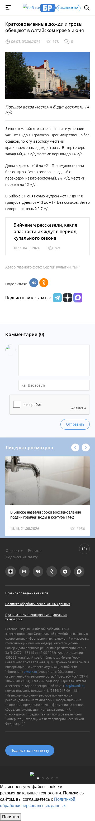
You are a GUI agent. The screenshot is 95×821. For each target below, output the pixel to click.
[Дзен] (67, 297)
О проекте (14, 550)
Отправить (75, 424)
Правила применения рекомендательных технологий (36, 617)
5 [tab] (57, 778)
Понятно (10, 817)
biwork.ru (30, 671)
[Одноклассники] (43, 282)
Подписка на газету (22, 557)
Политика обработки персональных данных (37, 604)
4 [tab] (52, 778)
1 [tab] (38, 778)
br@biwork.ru (74, 686)
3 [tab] (47, 778)
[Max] (77, 297)
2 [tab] (43, 778)
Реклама (34, 550)
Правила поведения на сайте (26, 593)
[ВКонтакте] (33, 282)
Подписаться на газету (30, 750)
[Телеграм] (56, 297)
